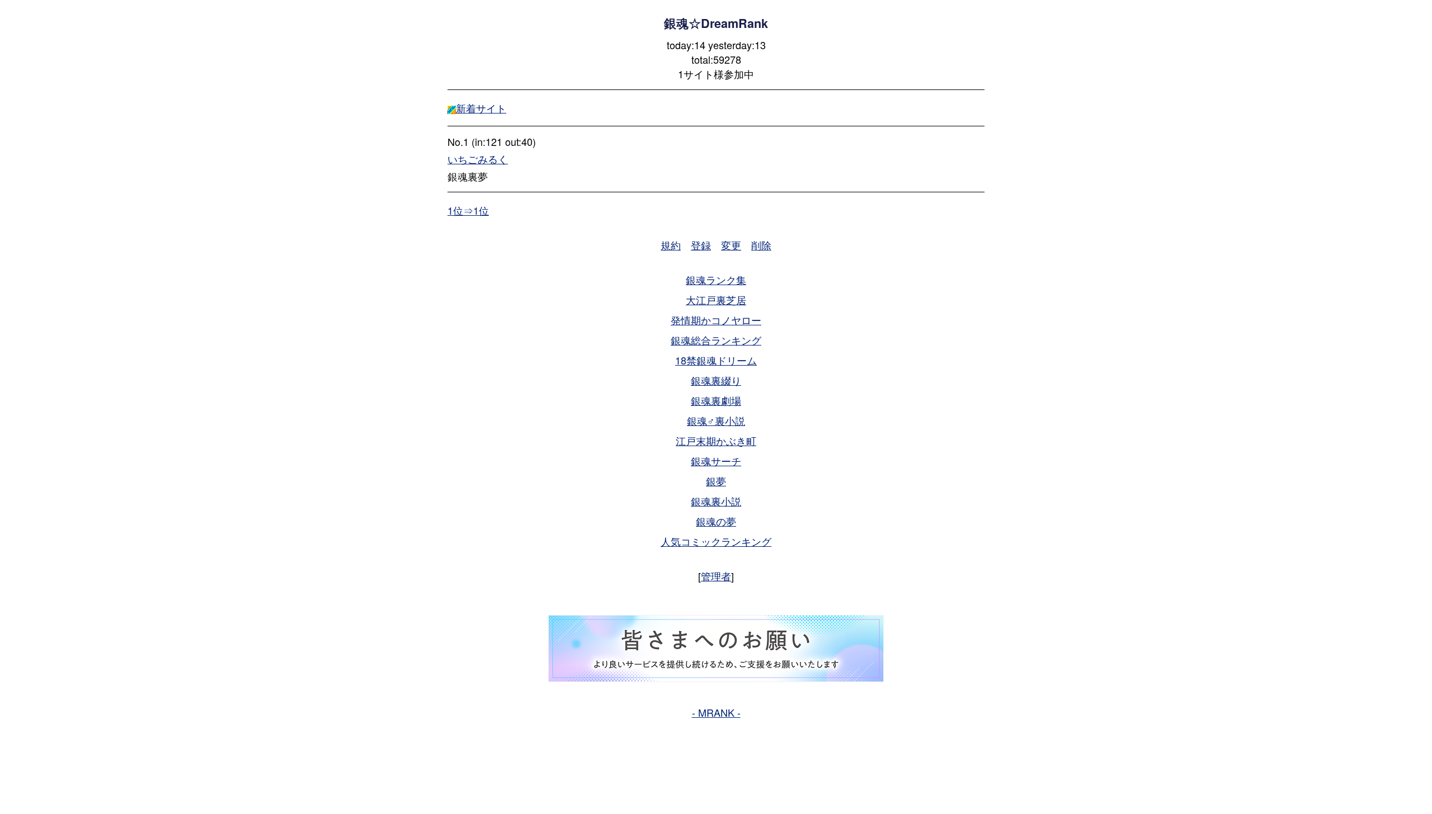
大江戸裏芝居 (716, 299)
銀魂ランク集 (716, 279)
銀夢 (716, 481)
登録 (701, 245)
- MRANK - (716, 712)
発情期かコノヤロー (716, 320)
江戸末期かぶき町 (716, 440)
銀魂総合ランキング (716, 340)
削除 (761, 245)
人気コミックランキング (716, 541)
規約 (671, 245)
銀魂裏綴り (716, 380)
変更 (731, 245)
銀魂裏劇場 (716, 400)
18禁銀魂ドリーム (716, 360)
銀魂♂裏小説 (716, 420)
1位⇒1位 (468, 210)
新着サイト (481, 108)
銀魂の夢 (716, 521)
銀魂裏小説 (716, 501)
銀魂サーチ (716, 460)
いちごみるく (477, 159)
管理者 (716, 576)
